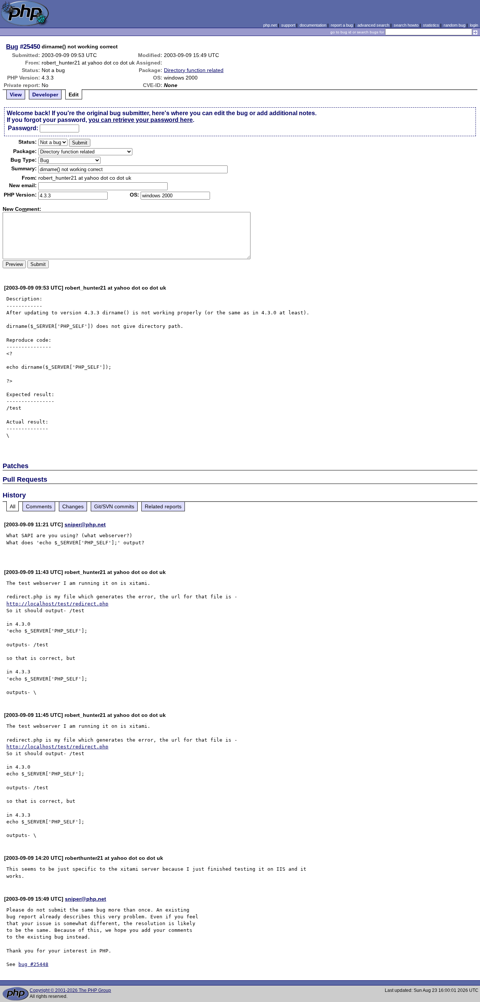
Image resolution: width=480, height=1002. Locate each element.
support (288, 25)
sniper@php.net (85, 524)
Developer (45, 95)
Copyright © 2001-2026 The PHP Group (70, 990)
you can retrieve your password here (140, 120)
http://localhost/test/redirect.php (57, 604)
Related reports (163, 506)
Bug (12, 46)
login (474, 25)
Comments (39, 506)
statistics (431, 25)
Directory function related (194, 70)
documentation (313, 25)
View (16, 95)
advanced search (373, 25)
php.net (270, 25)
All (12, 506)
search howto (406, 25)
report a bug (342, 25)
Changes (73, 506)
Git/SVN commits (114, 506)
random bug (454, 25)
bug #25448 (33, 964)
